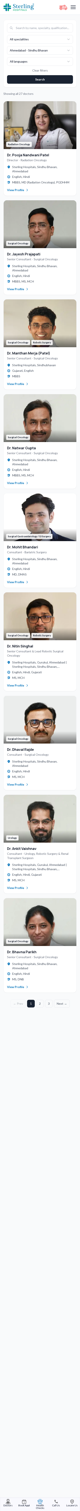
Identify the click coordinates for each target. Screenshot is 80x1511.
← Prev (18, 1003)
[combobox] (40, 39)
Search (40, 79)
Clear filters (40, 70)
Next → (62, 1003)
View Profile (15, 190)
